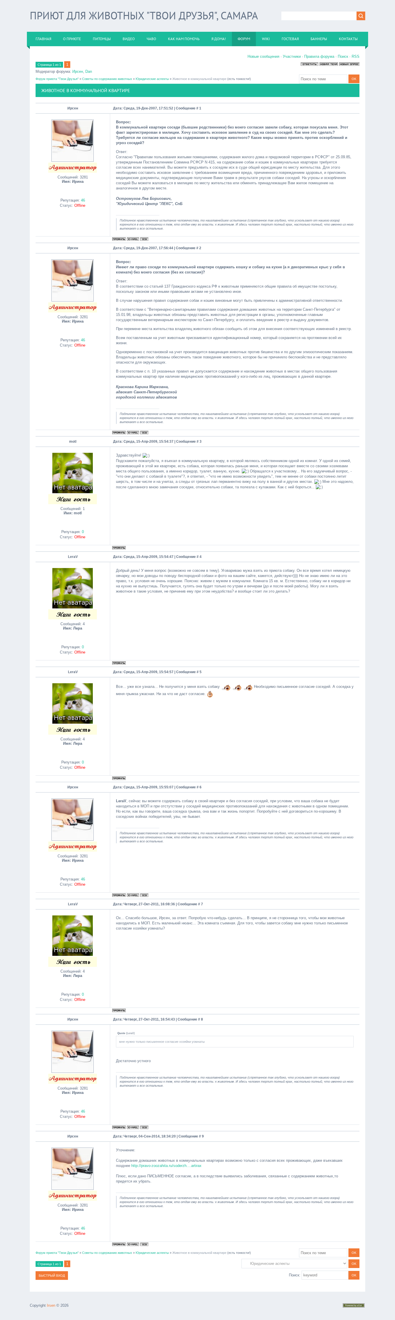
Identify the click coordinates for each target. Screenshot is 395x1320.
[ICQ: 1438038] (144, 239)
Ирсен (77, 71)
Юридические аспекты (152, 79)
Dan (88, 71)
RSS (355, 56)
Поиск (343, 56)
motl (72, 442)
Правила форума (319, 56)
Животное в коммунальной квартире (199, 79)
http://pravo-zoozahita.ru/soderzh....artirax (166, 1165)
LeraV (73, 557)
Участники (292, 56)
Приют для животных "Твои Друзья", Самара (144, 15)
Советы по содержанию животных (107, 79)
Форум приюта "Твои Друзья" (57, 79)
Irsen (51, 1305)
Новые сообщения (263, 56)
